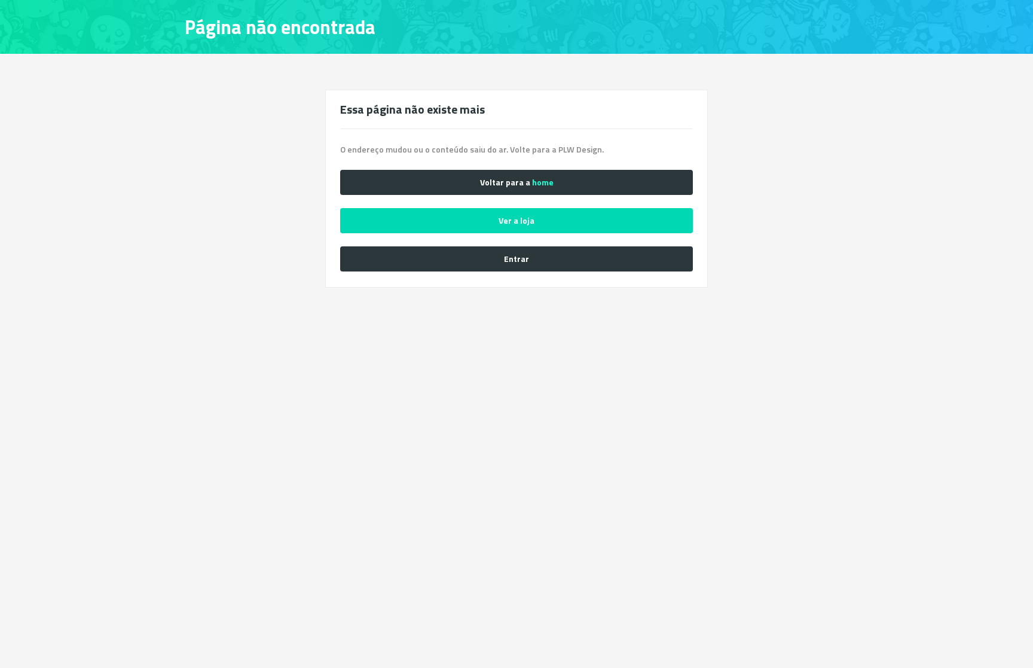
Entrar (516, 258)
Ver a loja (516, 220)
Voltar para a (517, 182)
